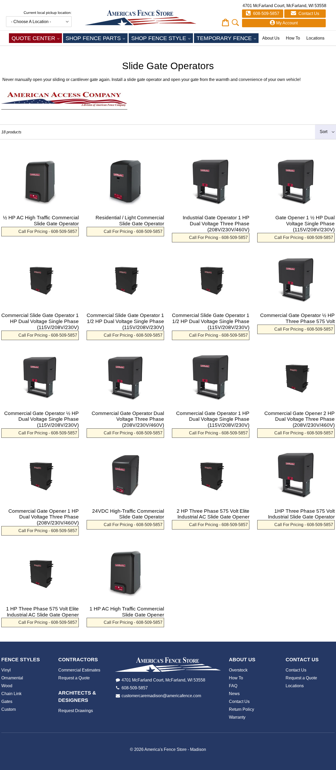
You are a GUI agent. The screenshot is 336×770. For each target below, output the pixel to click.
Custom (8, 709)
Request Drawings (75, 710)
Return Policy (241, 709)
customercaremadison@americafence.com (161, 695)
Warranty (237, 717)
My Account (287, 23)
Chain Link (11, 693)
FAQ (233, 686)
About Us (271, 38)
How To (293, 38)
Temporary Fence (228, 38)
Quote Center (37, 38)
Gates (6, 701)
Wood (6, 686)
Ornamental (12, 678)
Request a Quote (74, 678)
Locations (315, 38)
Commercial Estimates (79, 670)
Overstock (238, 670)
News (234, 693)
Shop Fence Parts (97, 38)
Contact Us (308, 13)
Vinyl (6, 670)
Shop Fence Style (162, 38)
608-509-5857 (265, 13)
